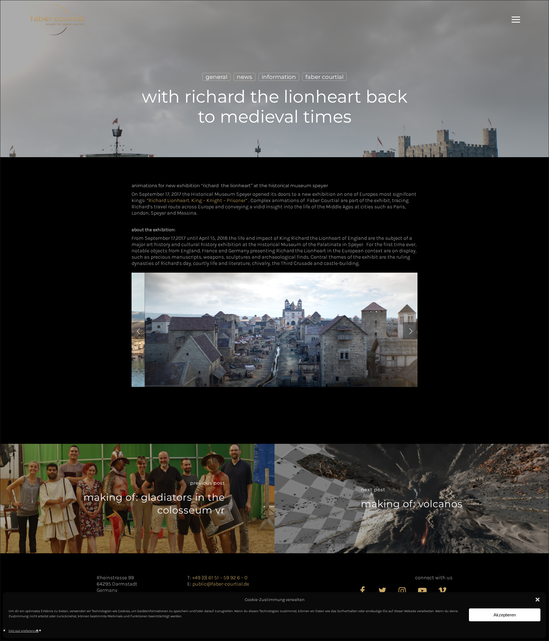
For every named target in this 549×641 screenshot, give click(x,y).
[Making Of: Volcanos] (411, 498)
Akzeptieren (505, 614)
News (244, 76)
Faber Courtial (324, 76)
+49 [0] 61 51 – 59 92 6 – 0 (219, 577)
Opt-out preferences (24, 631)
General (216, 76)
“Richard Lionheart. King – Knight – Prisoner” (197, 200)
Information (279, 76)
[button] (537, 599)
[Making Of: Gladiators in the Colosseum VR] (137, 498)
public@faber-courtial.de (220, 584)
